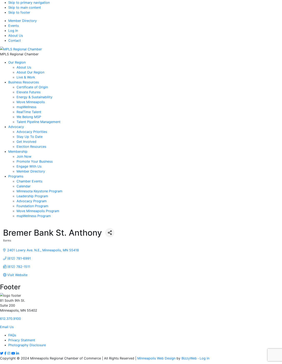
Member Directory (22, 21)
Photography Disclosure (27, 345)
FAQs (12, 335)
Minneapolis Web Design (156, 358)
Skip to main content (24, 7)
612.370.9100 (10, 319)
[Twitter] (1, 353)
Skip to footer (19, 12)
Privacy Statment (21, 340)
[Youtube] (13, 353)
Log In (13, 30)
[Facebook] (5, 353)
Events (13, 26)
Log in (204, 358)
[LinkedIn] (17, 353)
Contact (14, 40)
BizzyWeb (189, 358)
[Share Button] (109, 232)
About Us (15, 35)
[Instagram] (8, 353)
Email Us (7, 327)
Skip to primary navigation (29, 2)
